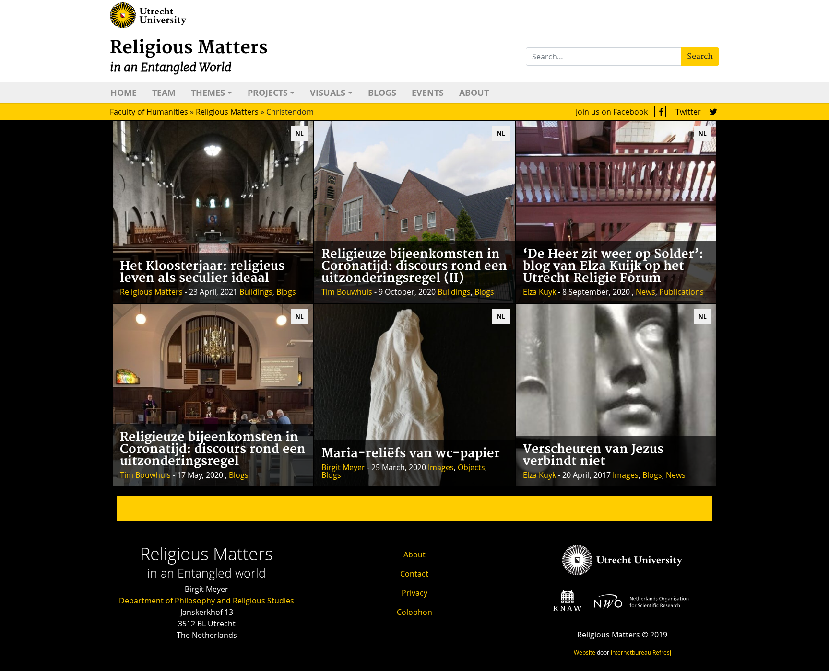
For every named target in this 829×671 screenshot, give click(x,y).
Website (584, 652)
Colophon (414, 612)
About (474, 93)
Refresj (661, 652)
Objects (471, 467)
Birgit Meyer (343, 467)
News (645, 292)
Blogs (382, 93)
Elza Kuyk (539, 292)
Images (441, 467)
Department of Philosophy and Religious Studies (206, 600)
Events (428, 93)
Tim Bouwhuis (346, 292)
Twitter (689, 111)
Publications (681, 292)
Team (164, 93)
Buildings (255, 292)
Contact (414, 573)
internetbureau (631, 652)
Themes (208, 93)
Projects (268, 93)
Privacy (414, 593)
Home (123, 93)
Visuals (327, 93)
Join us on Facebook (613, 111)
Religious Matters (189, 56)
